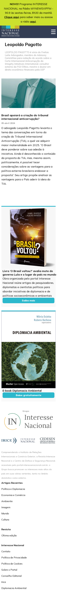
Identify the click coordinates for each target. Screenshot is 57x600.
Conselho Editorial (11, 575)
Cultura (5, 519)
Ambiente (7, 501)
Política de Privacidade (14, 557)
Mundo (5, 513)
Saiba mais (28, 300)
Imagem (5, 507)
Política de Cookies (11, 563)
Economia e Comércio (13, 495)
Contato (5, 551)
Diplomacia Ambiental (13, 588)
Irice (3, 581)
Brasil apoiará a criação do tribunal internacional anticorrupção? (24, 117)
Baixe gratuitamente (28, 395)
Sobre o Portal (9, 569)
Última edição (9, 535)
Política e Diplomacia (13, 488)
